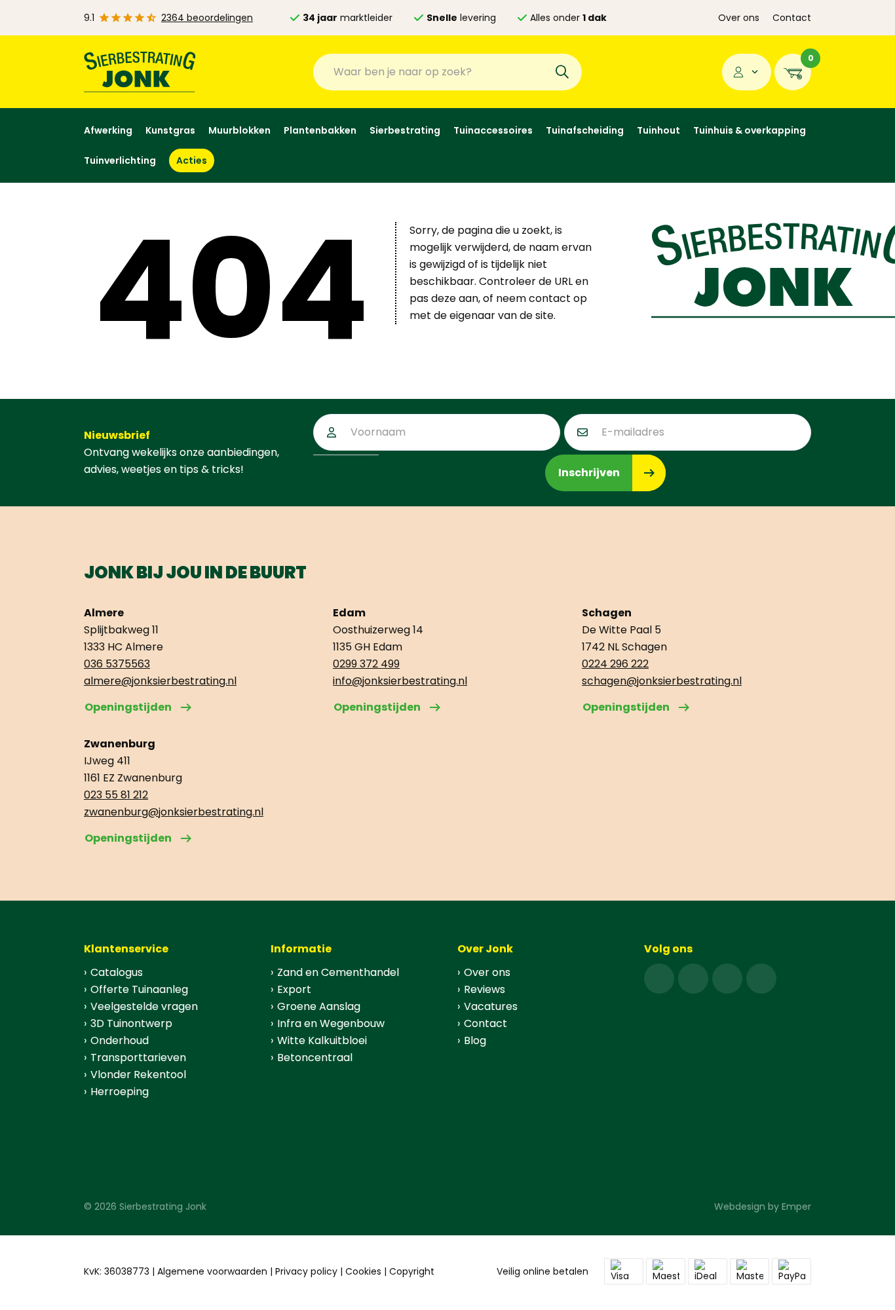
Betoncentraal (314, 1057)
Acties (191, 160)
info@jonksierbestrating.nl (400, 680)
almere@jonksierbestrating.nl (160, 680)
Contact (791, 17)
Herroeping (119, 1091)
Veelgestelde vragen (144, 1006)
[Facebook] (659, 979)
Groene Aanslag (318, 1006)
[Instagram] (693, 979)
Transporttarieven (138, 1057)
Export (294, 989)
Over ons (738, 17)
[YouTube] (761, 979)
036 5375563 (117, 663)
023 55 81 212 (116, 794)
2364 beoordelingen (207, 17)
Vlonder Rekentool (138, 1074)
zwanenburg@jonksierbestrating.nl (173, 811)
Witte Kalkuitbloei (322, 1040)
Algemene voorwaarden (212, 1271)
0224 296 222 (615, 663)
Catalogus (116, 972)
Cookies (363, 1271)
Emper (796, 1206)
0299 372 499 (366, 663)
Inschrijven (589, 472)
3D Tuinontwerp (131, 1023)
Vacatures (491, 1006)
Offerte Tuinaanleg (139, 989)
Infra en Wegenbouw (331, 1023)
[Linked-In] (727, 979)
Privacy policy (306, 1271)
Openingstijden (128, 707)
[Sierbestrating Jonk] (140, 71)
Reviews (484, 989)
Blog (475, 1040)
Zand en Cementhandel (338, 972)
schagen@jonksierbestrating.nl (662, 680)
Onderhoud (119, 1040)
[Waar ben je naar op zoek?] (562, 72)
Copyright (411, 1271)
